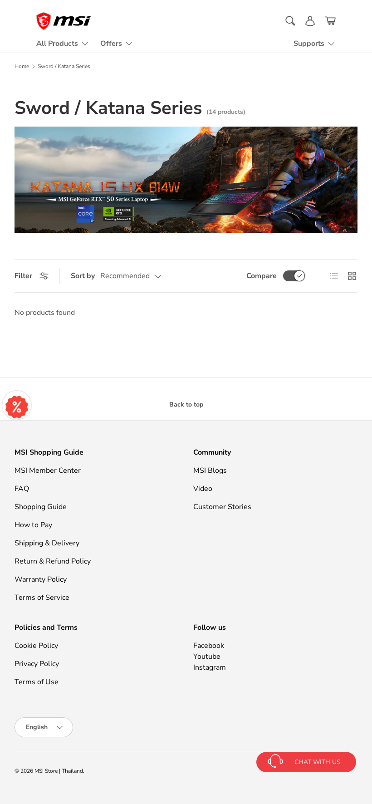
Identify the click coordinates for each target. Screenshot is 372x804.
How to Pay (33, 525)
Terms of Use (37, 682)
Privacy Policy (37, 664)
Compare (261, 276)
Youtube (206, 657)
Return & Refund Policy (53, 561)
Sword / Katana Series (64, 66)
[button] (330, 21)
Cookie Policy (36, 646)
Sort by (83, 276)
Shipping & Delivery (47, 543)
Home (22, 66)
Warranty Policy (41, 579)
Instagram (209, 667)
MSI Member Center (48, 471)
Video (202, 489)
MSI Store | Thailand (58, 771)
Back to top (186, 404)
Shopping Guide (41, 507)
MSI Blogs (210, 471)
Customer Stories (222, 507)
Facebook (208, 646)
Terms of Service (42, 598)
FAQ (22, 489)
